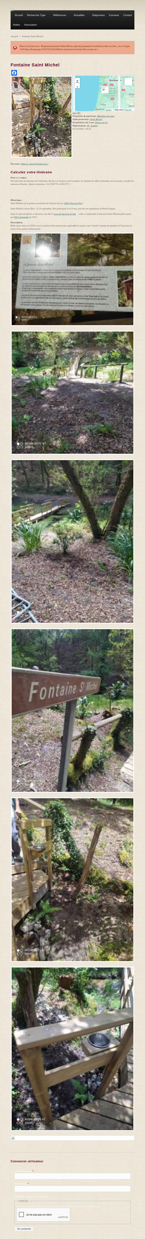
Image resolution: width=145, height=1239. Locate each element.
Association (29, 25)
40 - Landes (92, 125)
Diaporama (98, 15)
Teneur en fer (101, 122)
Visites (16, 24)
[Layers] (128, 82)
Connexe (114, 15)
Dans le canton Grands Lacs (34, 163)
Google (129, 109)
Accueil (19, 15)
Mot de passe (21, 1183)
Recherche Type (35, 15)
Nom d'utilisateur (24, 1171)
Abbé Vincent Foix (73, 203)
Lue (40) (76, 112)
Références (58, 15)
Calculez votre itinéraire (32, 172)
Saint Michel (96, 119)
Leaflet (109, 109)
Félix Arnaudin (21, 217)
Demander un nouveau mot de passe (31, 1196)
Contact (127, 15)
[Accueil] (12, 9)
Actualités (78, 15)
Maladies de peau (105, 116)
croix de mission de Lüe (66, 213)
